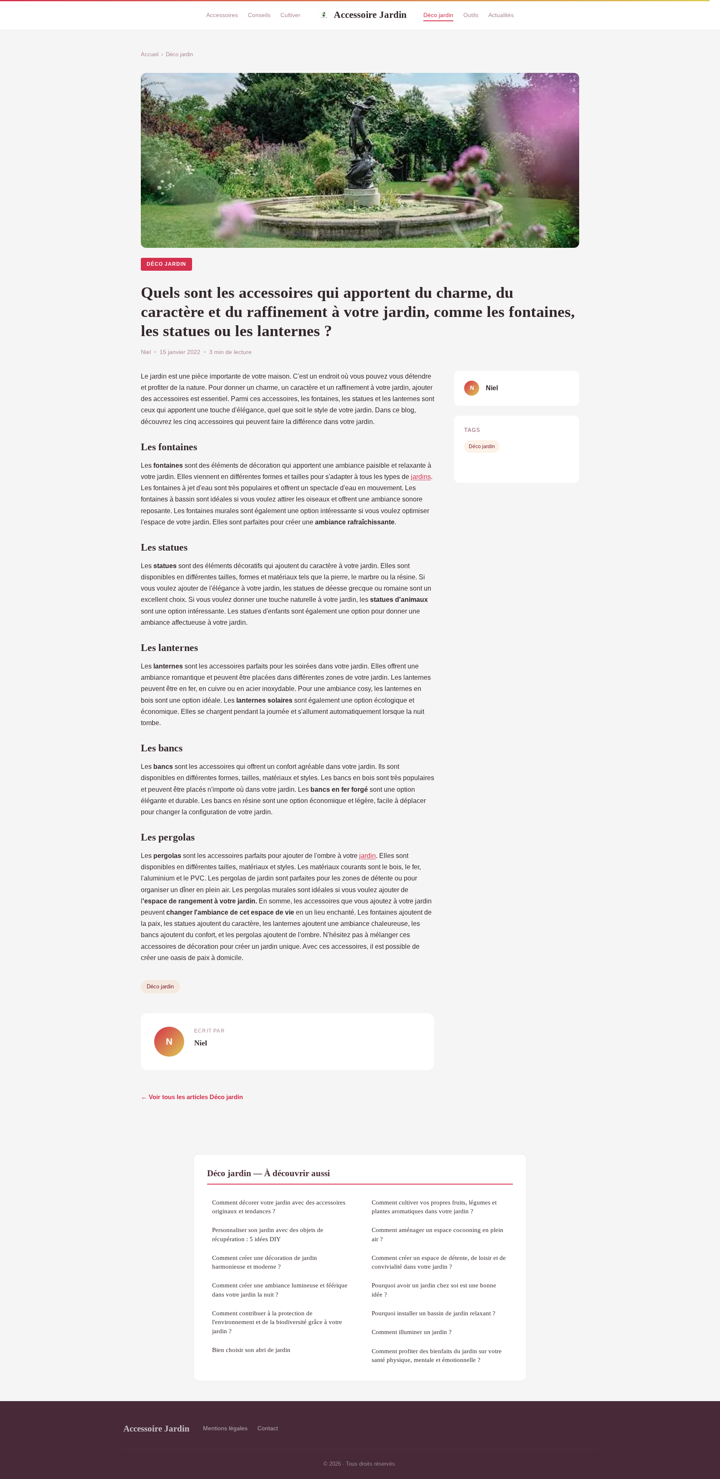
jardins (421, 476)
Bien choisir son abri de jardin (251, 1349)
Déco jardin (438, 15)
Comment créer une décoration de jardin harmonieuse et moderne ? (264, 1262)
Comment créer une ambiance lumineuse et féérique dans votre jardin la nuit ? (280, 1289)
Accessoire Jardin (370, 14)
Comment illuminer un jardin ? (412, 1331)
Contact (268, 1428)
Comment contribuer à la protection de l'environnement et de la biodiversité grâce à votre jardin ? (277, 1321)
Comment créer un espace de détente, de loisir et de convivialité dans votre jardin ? (439, 1262)
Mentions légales (225, 1428)
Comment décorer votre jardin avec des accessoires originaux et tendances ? (278, 1207)
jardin (367, 855)
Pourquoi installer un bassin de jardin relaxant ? (433, 1313)
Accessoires (222, 15)
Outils (470, 15)
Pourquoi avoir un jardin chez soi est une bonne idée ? (434, 1289)
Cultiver (290, 15)
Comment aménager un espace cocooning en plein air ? (437, 1234)
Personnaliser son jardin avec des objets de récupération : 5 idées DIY (267, 1234)
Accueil (150, 54)
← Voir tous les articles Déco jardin (192, 1096)
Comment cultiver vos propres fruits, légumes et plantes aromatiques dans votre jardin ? (434, 1207)
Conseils (259, 15)
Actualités (501, 15)
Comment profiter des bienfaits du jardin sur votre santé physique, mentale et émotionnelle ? (437, 1355)
